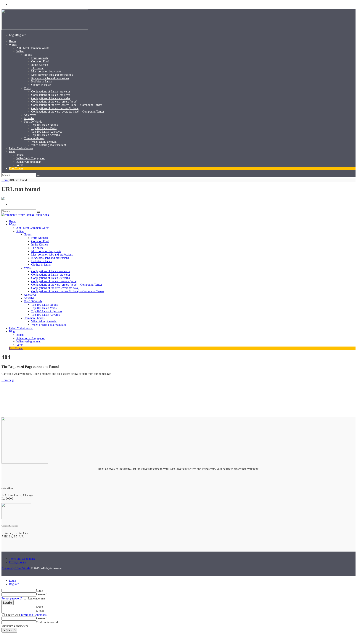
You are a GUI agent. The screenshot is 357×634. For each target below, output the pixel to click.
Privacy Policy (17, 562)
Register (14, 584)
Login (12, 580)
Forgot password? (11, 598)
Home (5, 180)
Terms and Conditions (22, 558)
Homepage (7, 380)
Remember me (36, 598)
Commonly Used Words (15, 568)
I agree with (25, 614)
